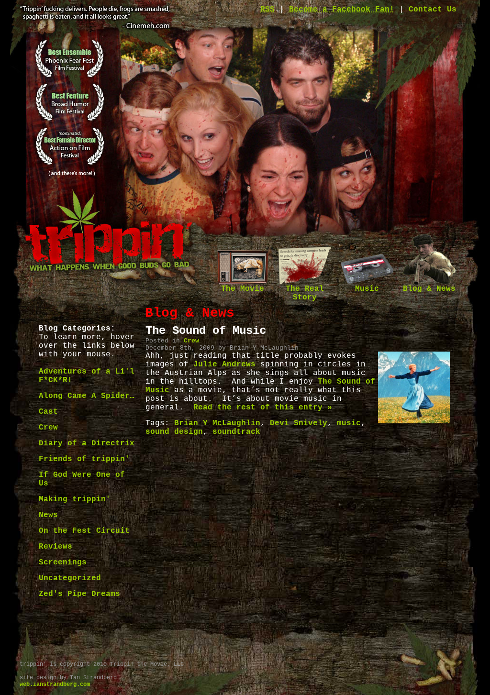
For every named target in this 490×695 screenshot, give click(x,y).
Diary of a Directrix (86, 443)
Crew (48, 427)
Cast (48, 412)
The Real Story (305, 293)
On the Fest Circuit (84, 531)
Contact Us (433, 9)
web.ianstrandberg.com (55, 684)
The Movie (242, 289)
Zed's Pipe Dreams (79, 594)
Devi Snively (298, 423)
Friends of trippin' (84, 459)
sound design (174, 432)
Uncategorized (70, 578)
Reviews (55, 546)
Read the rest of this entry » (262, 407)
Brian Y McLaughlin (217, 423)
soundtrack (236, 432)
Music (367, 289)
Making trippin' (75, 499)
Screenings (63, 562)
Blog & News (429, 289)
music (349, 423)
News (48, 515)
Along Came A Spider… (86, 396)
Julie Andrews (224, 364)
